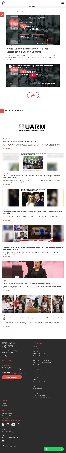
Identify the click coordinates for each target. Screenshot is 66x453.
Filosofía (35, 386)
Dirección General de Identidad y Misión (42, 362)
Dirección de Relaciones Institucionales (42, 360)
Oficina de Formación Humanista (41, 365)
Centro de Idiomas (37, 369)
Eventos (24, 12)
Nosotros (35, 346)
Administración (36, 375)
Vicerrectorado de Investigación (40, 355)
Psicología (35, 393)
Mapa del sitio (5, 418)
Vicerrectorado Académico (39, 353)
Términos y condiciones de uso (9, 416)
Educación (35, 384)
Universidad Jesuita (37, 349)
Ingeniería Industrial (38, 388)
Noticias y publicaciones (13, 12)
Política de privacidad (7, 413)
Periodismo (36, 391)
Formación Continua (6, 408)
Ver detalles (7, 148)
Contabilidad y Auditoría (39, 395)
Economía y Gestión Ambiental (40, 382)
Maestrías (4, 403)
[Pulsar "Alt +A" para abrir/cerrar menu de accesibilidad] (2, 14)
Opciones (32, 6)
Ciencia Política (36, 377)
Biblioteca (35, 367)
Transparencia (36, 358)
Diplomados (4, 405)
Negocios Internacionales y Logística (42, 397)
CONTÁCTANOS (6, 361)
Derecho (35, 379)
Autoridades (36, 351)
